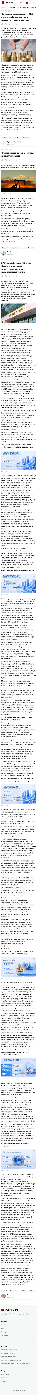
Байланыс (4, 1378)
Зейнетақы (26, 138)
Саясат (3, 1328)
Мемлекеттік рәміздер (8, 1357)
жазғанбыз (13, 241)
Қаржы (23, 1291)
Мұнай (30, 248)
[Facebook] (13, 24)
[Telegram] (9, 24)
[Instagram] (2, 24)
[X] (16, 24)
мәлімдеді (22, 226)
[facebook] (13, 1314)
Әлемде (4, 1339)
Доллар (5, 248)
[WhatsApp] (6, 24)
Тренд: (3, 7)
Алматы (16, 138)
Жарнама (4, 1381)
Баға (23, 248)
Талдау (3, 1332)
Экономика (6, 138)
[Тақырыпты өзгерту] (28, 2)
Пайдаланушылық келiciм (9, 1349)
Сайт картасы (5, 1374)
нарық (31, 1291)
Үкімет (4, 1291)
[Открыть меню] (34, 2)
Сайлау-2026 (11, 7)
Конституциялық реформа (28, 7)
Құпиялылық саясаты (8, 1353)
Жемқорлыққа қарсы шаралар (11, 1360)
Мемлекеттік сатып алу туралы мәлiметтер (15, 1364)
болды (8, 233)
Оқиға (3, 1325)
